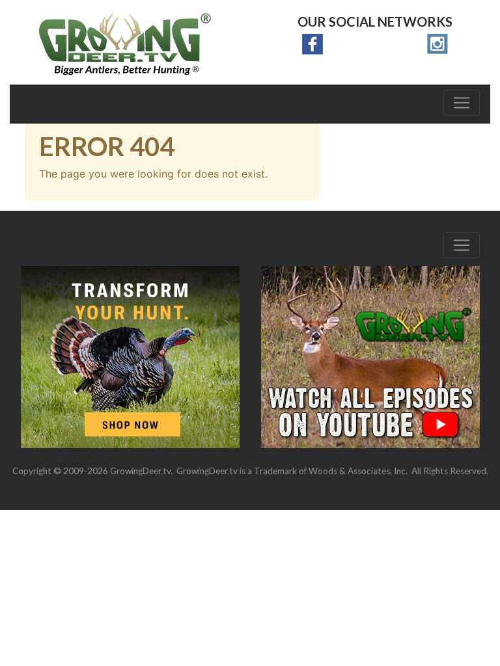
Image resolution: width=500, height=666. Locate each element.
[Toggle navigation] (461, 103)
